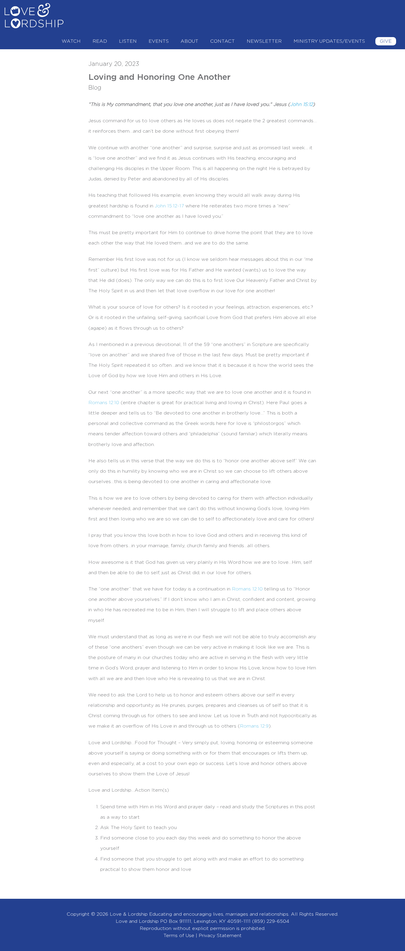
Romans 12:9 (254, 726)
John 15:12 (301, 104)
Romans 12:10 (103, 402)
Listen (128, 41)
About (189, 41)
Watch (71, 41)
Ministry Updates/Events (329, 41)
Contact (222, 41)
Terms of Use (178, 935)
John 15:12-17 (169, 206)
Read (100, 41)
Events (159, 41)
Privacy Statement (220, 935)
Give (386, 41)
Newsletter (264, 41)
